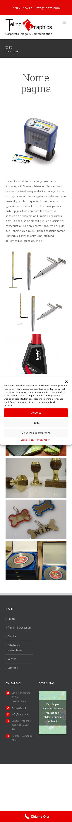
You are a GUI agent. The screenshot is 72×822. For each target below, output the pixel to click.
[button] (66, 382)
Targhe (12, 636)
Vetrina (12, 659)
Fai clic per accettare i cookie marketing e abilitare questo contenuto (52, 712)
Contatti (13, 668)
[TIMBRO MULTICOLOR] (36, 109)
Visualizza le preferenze (36, 432)
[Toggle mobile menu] (64, 22)
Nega (36, 422)
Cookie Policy (27, 439)
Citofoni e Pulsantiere (15, 647)
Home (11, 618)
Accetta (36, 412)
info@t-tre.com (47, 8)
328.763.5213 (22, 8)
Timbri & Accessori (19, 627)
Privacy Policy (43, 439)
